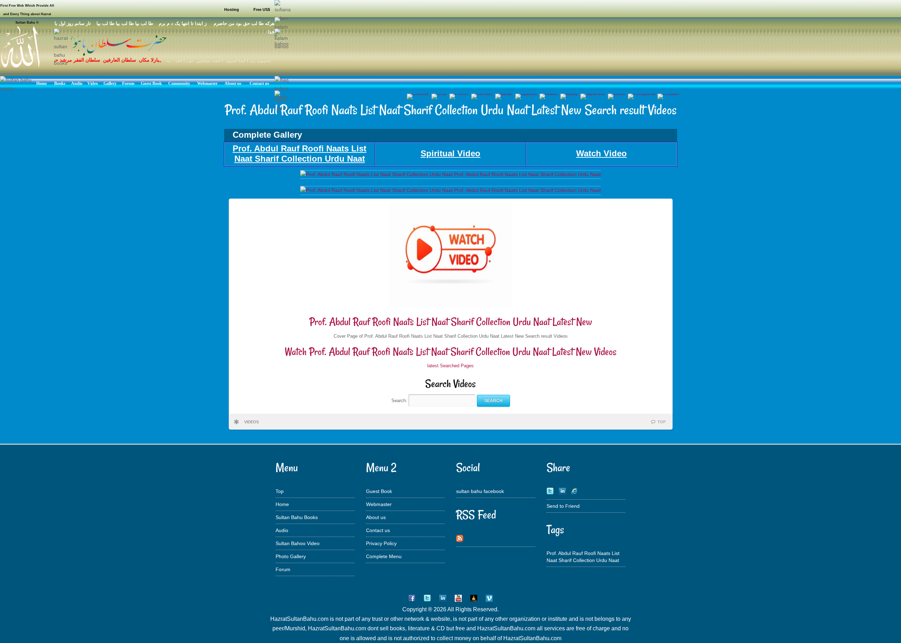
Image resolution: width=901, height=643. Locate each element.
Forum (283, 569)
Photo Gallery (291, 556)
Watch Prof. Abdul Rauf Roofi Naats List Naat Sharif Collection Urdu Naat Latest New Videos (451, 351)
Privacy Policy (381, 543)
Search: (400, 400)
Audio (282, 530)
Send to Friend (563, 506)
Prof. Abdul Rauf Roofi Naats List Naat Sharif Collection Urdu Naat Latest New (450, 321)
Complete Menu (384, 556)
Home (282, 504)
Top (280, 491)
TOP (661, 422)
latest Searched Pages (450, 365)
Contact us (378, 530)
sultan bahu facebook (480, 491)
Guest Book (379, 491)
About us (376, 517)
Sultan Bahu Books (297, 517)
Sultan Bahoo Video (298, 543)
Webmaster (379, 504)
